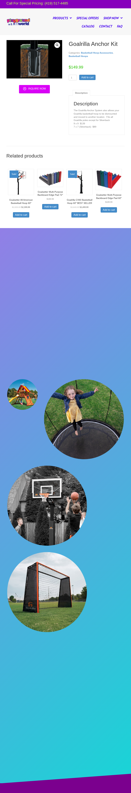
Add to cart (87, 77)
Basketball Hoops (78, 56)
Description (81, 93)
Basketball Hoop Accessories (97, 52)
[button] (34, 89)
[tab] (81, 93)
